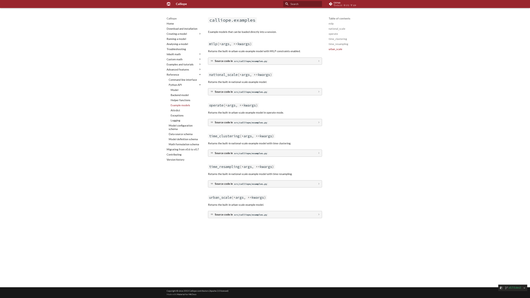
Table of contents (339, 18)
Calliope (172, 18)
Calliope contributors (199, 291)
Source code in (241, 60)
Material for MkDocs (186, 294)
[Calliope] (168, 4)
